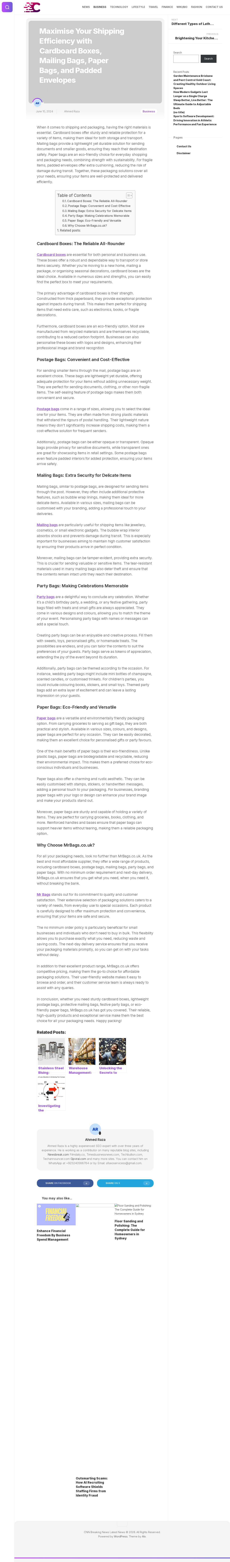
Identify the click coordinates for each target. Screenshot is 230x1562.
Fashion (196, 6)
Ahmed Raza (72, 111)
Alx (144, 1536)
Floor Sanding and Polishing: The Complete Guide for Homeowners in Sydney (130, 1229)
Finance (167, 6)
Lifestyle (138, 6)
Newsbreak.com (58, 1154)
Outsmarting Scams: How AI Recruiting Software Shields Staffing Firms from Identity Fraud (92, 1487)
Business (99, 6)
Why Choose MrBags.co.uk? (87, 225)
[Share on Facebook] (50, 90)
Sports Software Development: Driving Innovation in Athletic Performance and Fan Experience (195, 120)
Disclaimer (184, 153)
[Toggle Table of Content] (127, 195)
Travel (153, 6)
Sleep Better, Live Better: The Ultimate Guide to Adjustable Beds (193, 104)
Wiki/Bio (181, 6)
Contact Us (214, 6)
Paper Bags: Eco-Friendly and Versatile (94, 220)
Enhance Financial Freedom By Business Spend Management (53, 1235)
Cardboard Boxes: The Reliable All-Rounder (97, 201)
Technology (119, 6)
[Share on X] (42, 90)
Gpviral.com (78, 1159)
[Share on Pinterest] (59, 90)
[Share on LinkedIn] (68, 90)
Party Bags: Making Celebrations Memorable (98, 215)
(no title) (179, 112)
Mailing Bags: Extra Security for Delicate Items (100, 211)
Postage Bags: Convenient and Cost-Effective (99, 206)
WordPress (121, 1536)
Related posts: (70, 230)
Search (177, 52)
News (86, 6)
